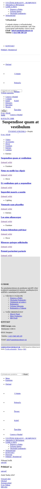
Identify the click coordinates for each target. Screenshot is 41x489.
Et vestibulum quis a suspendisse (16, 183)
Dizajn (20, 349)
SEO (24, 349)
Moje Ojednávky (16, 316)
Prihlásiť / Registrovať (13, 457)
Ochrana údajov (16, 11)
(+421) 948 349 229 (19, 33)
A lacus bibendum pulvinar (13, 230)
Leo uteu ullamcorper (11, 217)
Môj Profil (13, 318)
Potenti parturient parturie (13, 251)
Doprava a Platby (16, 298)
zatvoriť (4, 462)
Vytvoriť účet (5, 479)
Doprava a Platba (16, 9)
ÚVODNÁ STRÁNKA (17, 131)
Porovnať (8, 455)
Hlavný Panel (15, 314)
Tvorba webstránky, (11, 349)
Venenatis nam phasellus (12, 204)
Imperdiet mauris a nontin (13, 192)
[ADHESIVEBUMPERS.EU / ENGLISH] (2, 54)
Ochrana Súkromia (17, 306)
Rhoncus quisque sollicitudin (14, 242)
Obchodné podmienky (18, 13)
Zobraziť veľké (6, 162)
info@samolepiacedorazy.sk (22, 31)
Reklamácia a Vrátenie (18, 308)
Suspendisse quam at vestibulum (16, 158)
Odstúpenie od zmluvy (18, 302)
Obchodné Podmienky (18, 300)
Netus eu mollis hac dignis (13, 170)
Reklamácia (14, 304)
